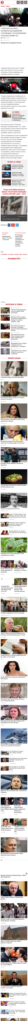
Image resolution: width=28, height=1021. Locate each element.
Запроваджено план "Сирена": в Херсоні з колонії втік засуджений (19, 352)
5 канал (25, 25)
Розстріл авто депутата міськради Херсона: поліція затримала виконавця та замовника (19, 117)
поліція (16, 254)
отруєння (11, 254)
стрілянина (4, 254)
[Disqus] (14, 282)
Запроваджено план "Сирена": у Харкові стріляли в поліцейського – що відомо (19, 345)
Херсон (7, 37)
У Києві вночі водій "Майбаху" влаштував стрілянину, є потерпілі (18, 174)
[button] (3, 209)
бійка (20, 254)
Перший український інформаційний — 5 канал (2, 2)
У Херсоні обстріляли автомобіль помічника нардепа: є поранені (18, 166)
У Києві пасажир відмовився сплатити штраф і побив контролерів (18, 311)
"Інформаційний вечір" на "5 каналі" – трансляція (7, 238)
